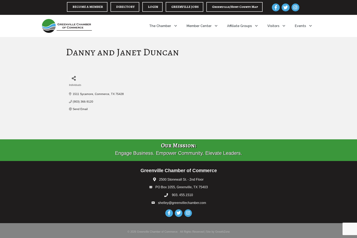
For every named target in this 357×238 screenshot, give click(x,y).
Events (300, 26)
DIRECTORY (125, 7)
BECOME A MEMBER (88, 7)
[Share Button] (73, 78)
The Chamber (160, 26)
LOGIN (153, 7)
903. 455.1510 (182, 195)
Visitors (273, 26)
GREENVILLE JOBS (185, 7)
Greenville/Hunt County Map (235, 7)
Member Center (199, 26)
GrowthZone (222, 231)
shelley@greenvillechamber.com (182, 203)
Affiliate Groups (239, 26)
